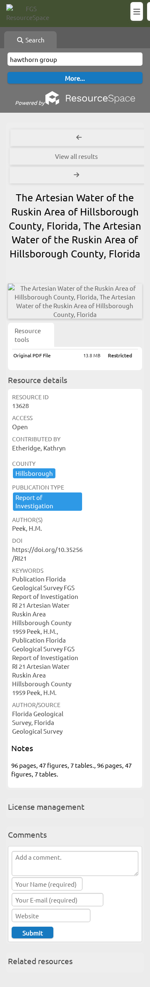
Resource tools (28, 335)
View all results (76, 156)
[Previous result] (79, 137)
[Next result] (77, 175)
